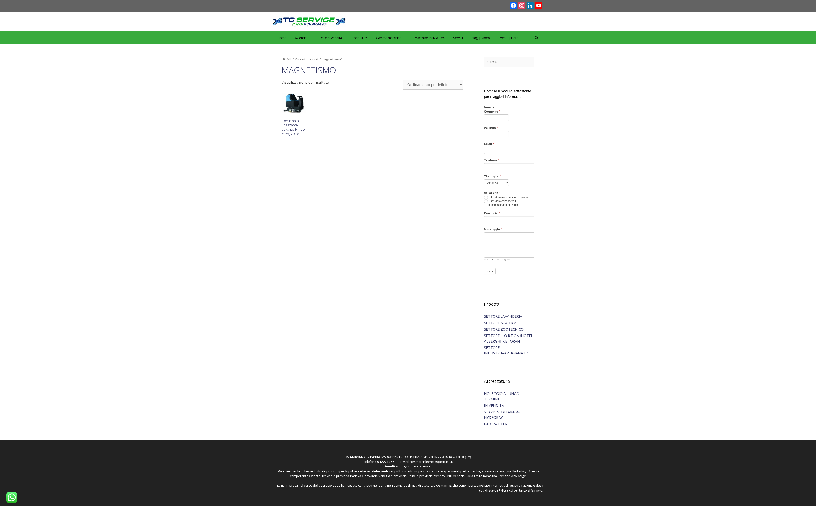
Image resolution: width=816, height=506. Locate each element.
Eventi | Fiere (508, 38)
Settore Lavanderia (503, 316)
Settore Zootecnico (504, 329)
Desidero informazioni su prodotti (509, 197)
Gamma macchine (388, 38)
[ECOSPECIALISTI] (309, 21)
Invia (490, 271)
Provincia (492, 213)
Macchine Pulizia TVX (430, 38)
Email (489, 144)
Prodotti (356, 38)
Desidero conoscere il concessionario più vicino (503, 202)
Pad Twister (495, 424)
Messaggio (493, 229)
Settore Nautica (500, 322)
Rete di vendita (331, 38)
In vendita (494, 405)
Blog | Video (480, 38)
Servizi (458, 38)
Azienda (491, 127)
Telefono (491, 160)
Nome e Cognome (492, 109)
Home (281, 38)
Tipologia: (492, 176)
